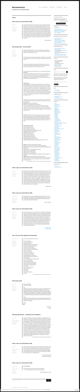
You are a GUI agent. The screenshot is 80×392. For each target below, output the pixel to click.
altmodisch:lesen (57, 104)
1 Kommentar (14, 176)
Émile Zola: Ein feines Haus (59, 38)
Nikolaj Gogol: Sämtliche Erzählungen (60, 43)
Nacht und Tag (57, 148)
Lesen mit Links (57, 134)
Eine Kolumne (57, 97)
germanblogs (57, 126)
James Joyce (14, 52)
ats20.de (56, 107)
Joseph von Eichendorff (15, 349)
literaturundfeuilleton (58, 139)
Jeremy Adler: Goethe (62, 54)
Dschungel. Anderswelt (58, 123)
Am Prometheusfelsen (58, 96)
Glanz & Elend (57, 127)
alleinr (56, 103)
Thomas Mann (14, 173)
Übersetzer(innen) (58, 65)
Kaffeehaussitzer (57, 130)
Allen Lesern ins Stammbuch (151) (22, 343)
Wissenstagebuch (57, 160)
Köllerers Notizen (57, 131)
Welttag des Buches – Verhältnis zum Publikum (26, 314)
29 (19, 380)
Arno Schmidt (51, 7)
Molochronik (56, 144)
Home (40, 7)
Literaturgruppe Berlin (58, 137)
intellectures (56, 129)
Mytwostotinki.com (57, 147)
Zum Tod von (14, 243)
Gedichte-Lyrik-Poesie (58, 125)
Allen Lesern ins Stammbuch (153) (22, 193)
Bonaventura (18, 7)
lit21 (55, 135)
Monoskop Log (57, 145)
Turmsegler (56, 159)
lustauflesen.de (57, 143)
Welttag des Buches (15, 321)
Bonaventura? (45, 7)
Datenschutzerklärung (47, 389)
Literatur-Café (57, 136)
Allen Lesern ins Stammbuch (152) (22, 209)
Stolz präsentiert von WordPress (23, 387)
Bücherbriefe (57, 108)
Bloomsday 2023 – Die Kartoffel (21, 47)
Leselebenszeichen (58, 133)
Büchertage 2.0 (57, 109)
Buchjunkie (56, 114)
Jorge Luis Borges (15, 198)
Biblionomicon (57, 111)
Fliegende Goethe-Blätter (58, 98)
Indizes (65, 7)
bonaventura (57, 48)
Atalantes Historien (58, 106)
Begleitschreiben (57, 110)
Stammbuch (14, 28)
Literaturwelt (57, 140)
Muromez (56, 146)
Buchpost (56, 115)
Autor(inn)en (58, 64)
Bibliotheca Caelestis (58, 112)
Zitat (13, 26)
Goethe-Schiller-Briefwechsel (59, 128)
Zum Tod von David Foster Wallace (60, 40)
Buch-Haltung (57, 113)
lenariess (56, 132)
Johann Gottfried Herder (16, 320)
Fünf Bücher (56, 124)
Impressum (56, 166)
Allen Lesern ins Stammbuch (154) (22, 167)
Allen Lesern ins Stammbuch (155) (22, 21)
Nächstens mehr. (57, 149)
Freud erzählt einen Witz (58, 29)
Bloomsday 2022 (17, 281)
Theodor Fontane (15, 27)
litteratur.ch (56, 141)
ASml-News (56, 105)
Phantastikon (57, 151)
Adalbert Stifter (14, 214)
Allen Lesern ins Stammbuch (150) (22, 363)
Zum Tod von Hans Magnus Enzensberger (24, 235)
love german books (57, 142)
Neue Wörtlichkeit (57, 150)
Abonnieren (56, 84)
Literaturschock (57, 138)
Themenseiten (59, 7)
